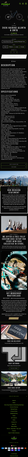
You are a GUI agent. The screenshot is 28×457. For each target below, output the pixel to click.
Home (14, 415)
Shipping (12, 34)
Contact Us (13, 318)
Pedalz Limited (14, 442)
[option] (14, 14)
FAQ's (14, 419)
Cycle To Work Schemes (14, 432)
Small (5, 46)
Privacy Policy (14, 411)
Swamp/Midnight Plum (19, 41)
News (14, 402)
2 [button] (14, 23)
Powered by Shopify (14, 455)
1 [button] (13, 23)
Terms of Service (14, 407)
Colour (14, 39)
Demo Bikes (14, 426)
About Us (14, 424)
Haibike (14, 25)
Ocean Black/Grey (7, 41)
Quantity (14, 49)
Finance (14, 430)
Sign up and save (14, 396)
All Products (14, 417)
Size (14, 44)
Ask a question (14, 164)
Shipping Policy (14, 413)
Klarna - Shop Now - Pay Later (14, 428)
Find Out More (14, 368)
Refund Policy (14, 409)
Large (16, 46)
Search (14, 400)
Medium (11, 46)
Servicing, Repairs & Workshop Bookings (14, 404)
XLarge (22, 46)
